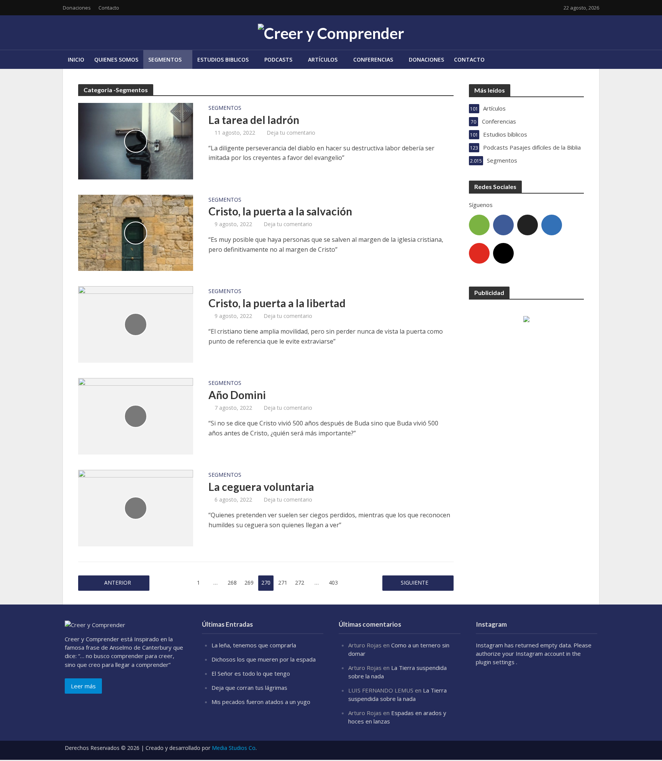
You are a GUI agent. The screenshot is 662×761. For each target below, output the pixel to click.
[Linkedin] (551, 225)
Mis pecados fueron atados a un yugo (260, 702)
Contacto (108, 7)
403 (333, 582)
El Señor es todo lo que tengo (250, 673)
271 (282, 582)
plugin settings (496, 662)
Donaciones (77, 7)
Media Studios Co (234, 747)
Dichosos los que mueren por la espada (263, 659)
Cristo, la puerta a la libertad (277, 303)
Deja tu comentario (291, 132)
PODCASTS (278, 59)
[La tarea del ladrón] (135, 140)
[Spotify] (479, 225)
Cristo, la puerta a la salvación (280, 211)
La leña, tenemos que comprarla (253, 645)
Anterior (117, 582)
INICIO (76, 59)
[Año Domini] (135, 416)
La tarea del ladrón (253, 119)
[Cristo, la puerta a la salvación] (135, 232)
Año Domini (237, 394)
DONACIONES (426, 59)
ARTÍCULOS (323, 59)
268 (232, 582)
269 (249, 582)
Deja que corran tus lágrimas (249, 687)
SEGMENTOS (165, 59)
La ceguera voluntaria (261, 486)
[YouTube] (479, 253)
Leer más (83, 686)
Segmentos (224, 108)
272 (299, 582)
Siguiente (414, 582)
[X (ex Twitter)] (527, 225)
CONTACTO (469, 59)
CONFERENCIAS (373, 59)
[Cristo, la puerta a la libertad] (135, 324)
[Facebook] (503, 225)
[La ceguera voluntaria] (135, 508)
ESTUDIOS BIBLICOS (223, 59)
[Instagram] (503, 253)
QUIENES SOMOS (116, 59)
